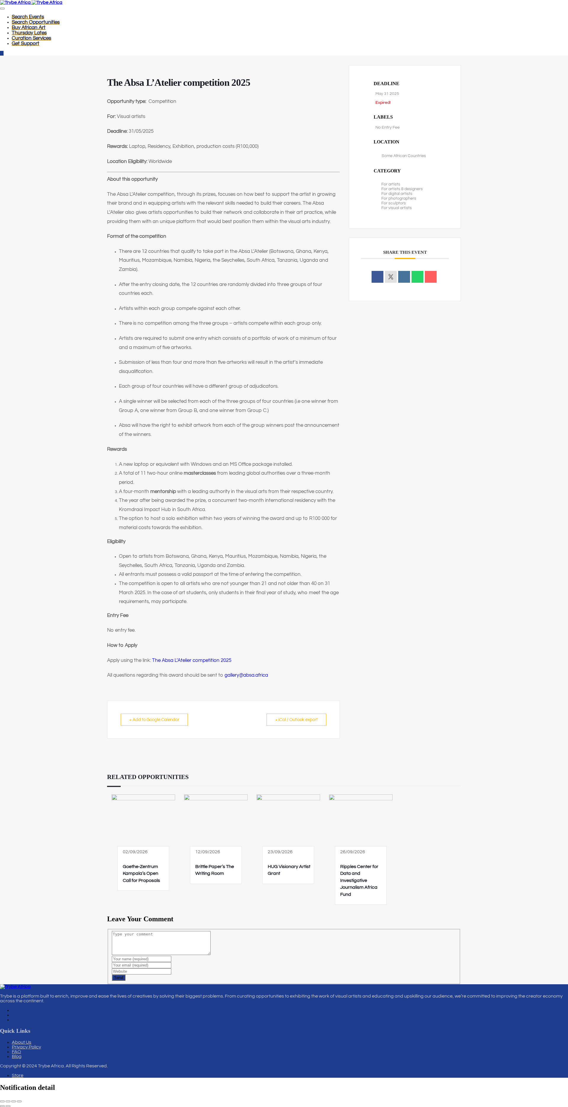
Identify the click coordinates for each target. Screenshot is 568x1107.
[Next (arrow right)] (8, 1106)
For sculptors (393, 203)
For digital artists (396, 194)
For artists (390, 184)
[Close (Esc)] (19, 1101)
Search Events (28, 17)
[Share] (13, 1101)
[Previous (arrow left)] (2, 1106)
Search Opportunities (36, 22)
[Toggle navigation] (2, 8)
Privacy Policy (26, 1047)
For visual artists (396, 208)
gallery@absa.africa (246, 675)
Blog (17, 1056)
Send (118, 977)
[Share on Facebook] (377, 277)
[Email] (431, 277)
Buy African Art (29, 27)
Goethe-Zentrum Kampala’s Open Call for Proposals (141, 873)
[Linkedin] (404, 277)
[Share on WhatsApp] (417, 277)
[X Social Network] (391, 277)
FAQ (16, 1051)
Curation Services (31, 38)
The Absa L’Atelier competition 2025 (191, 660)
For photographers (398, 198)
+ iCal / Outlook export (296, 719)
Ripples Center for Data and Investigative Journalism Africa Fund (359, 880)
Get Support (25, 43)
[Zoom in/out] (2, 1101)
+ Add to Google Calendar (154, 719)
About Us (21, 1042)
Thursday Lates (29, 32)
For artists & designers (402, 189)
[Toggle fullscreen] (8, 1101)
